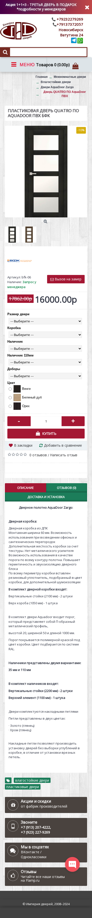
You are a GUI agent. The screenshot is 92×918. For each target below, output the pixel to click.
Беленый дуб (32, 397)
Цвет (11, 383)
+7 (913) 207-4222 (35, 827)
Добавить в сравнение (63, 445)
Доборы (13, 369)
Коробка (14, 328)
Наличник (15, 341)
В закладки (23, 445)
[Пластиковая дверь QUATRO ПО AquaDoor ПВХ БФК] (46, 171)
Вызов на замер (67, 279)
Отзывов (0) (66, 488)
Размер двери (18, 314)
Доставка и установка (46, 497)
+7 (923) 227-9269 (35, 832)
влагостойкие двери (32, 780)
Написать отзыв (63, 455)
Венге (26, 389)
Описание (25, 488)
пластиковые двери (22, 786)
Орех (26, 406)
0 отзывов (38, 455)
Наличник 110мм (20, 355)
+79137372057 (70, 24)
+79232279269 (69, 19)
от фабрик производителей (44, 806)
